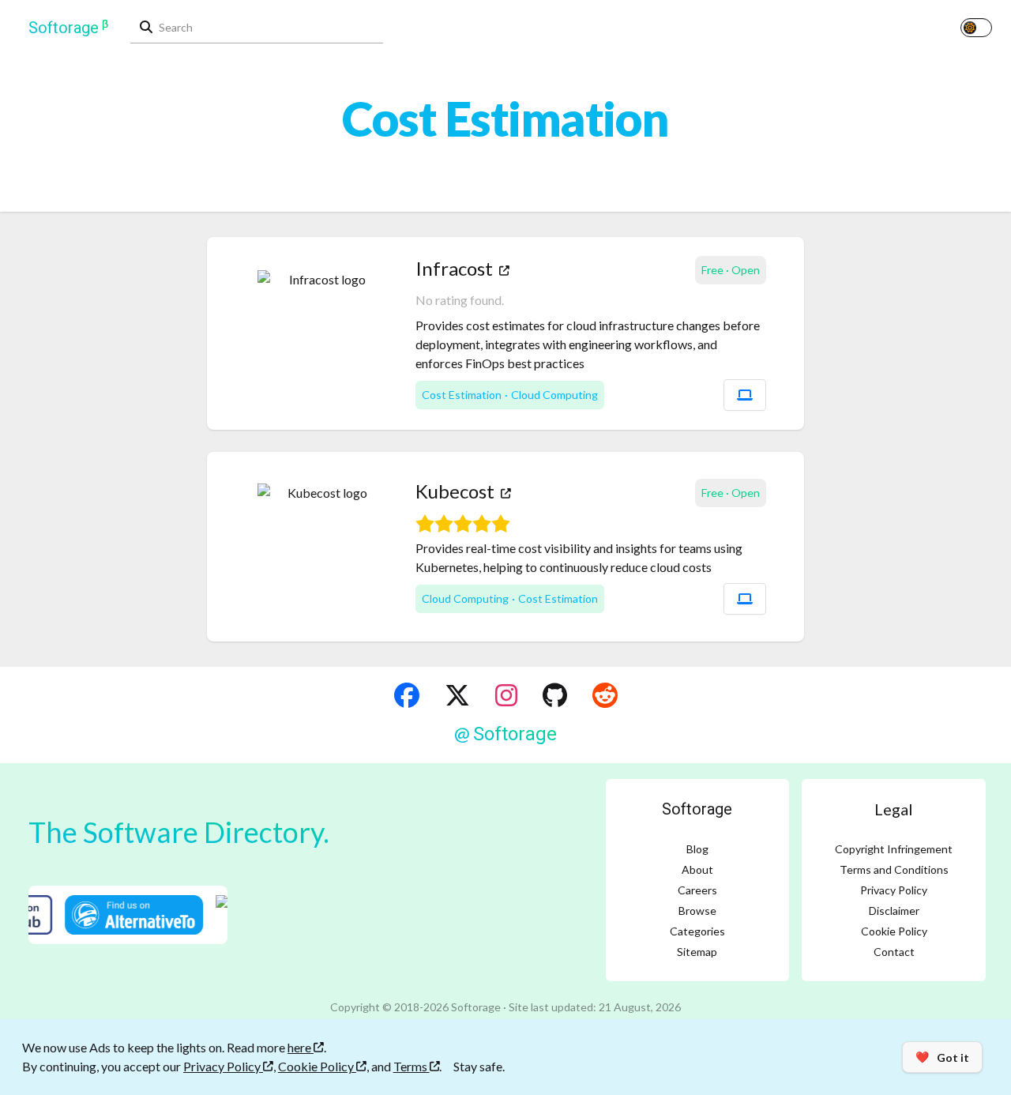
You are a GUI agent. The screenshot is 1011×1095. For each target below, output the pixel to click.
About (697, 869)
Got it (942, 1057)
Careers (697, 890)
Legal (893, 809)
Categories (697, 931)
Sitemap (697, 951)
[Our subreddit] (605, 695)
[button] (744, 395)
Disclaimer (894, 910)
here (301, 1047)
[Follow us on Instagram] (506, 695)
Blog (697, 849)
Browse (697, 910)
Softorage (697, 809)
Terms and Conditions (894, 869)
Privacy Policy (893, 890)
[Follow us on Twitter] (457, 695)
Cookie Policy (894, 931)
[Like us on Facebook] (406, 695)
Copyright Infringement (894, 849)
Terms (411, 1066)
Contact (894, 951)
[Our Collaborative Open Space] (555, 695)
